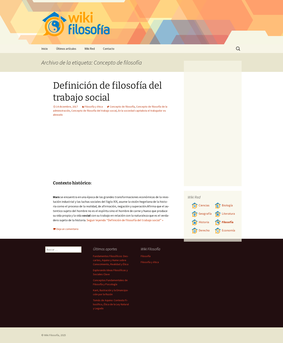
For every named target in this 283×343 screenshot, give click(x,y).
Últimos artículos (66, 48)
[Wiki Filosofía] (141, 22)
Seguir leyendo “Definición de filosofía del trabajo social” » (125, 220)
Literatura (228, 213)
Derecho (204, 230)
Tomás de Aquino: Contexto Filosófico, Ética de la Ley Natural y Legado (111, 304)
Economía (228, 230)
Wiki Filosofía (51, 335)
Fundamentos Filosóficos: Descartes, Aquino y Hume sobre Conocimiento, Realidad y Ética (110, 260)
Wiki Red (90, 48)
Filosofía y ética (94, 106)
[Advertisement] (135, 151)
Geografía (205, 213)
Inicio (44, 48)
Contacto (108, 48)
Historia (204, 222)
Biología (227, 205)
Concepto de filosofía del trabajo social (94, 110)
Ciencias (204, 205)
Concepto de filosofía (122, 106)
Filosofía (227, 222)
